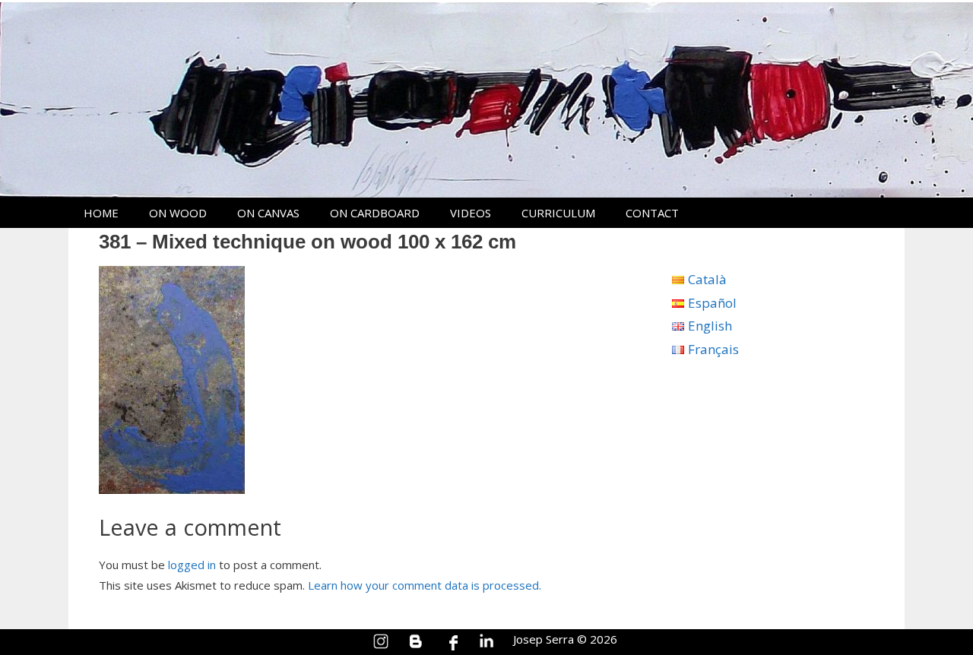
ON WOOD (178, 212)
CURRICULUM (558, 212)
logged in (192, 564)
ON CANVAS (268, 212)
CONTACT (652, 212)
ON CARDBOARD (375, 212)
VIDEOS (470, 212)
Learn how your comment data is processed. (424, 585)
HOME (101, 212)
